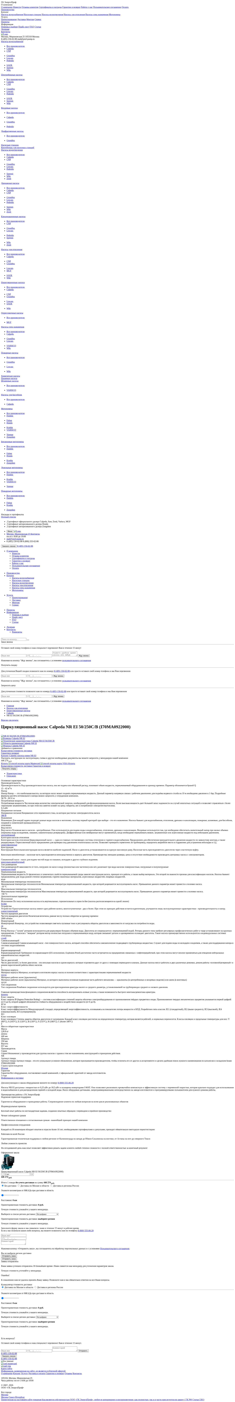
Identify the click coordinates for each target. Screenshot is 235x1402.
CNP (9, 51)
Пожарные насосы (9, 353)
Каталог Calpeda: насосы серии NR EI (18, 755)
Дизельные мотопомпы (12, 467)
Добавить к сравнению (11, 748)
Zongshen (11, 437)
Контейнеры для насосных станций (17, 147)
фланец (4, 994)
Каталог (10, 575)
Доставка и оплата (36, 1373)
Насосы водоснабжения (12, 14)
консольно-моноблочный (12, 862)
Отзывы (68, 1373)
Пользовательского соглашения (114, 1248)
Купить (4, 763)
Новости (17, 7)
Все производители (16, 46)
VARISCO (11, 346)
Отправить (83, 1351)
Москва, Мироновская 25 (19, 534)
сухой (3, 938)
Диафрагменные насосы (12, 131)
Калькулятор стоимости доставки (16, 751)
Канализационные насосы (13, 216)
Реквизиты (17, 632)
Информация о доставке (12, 1078)
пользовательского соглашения (76, 660)
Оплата (125, 7)
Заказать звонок (9, 1356)
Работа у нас (87, 7)
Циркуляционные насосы (13, 282)
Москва (4, 1395)
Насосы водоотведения (52, 14)
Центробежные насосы (11, 75)
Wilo (9, 70)
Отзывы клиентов (30, 7)
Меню (10, 531)
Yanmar (10, 434)
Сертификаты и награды (50, 7)
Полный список (8, 517)
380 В (3, 815)
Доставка (21, 19)
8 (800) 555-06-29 (66, 1083)
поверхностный (8, 869)
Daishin (10, 416)
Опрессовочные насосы (12, 313)
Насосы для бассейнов (11, 395)
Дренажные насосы (10, 183)
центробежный (8, 835)
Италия (4, 1068)
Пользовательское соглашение (107, 7)
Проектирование (9, 19)
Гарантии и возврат (71, 7)
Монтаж (30, 19)
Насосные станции (32, 14)
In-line (4, 904)
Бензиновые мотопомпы (12, 442)
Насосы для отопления (74, 14)
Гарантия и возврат (10, 753)
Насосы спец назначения (96, 14)
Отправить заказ (9, 1256)
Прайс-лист (23, 27)
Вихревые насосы (9, 108)
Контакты (5, 32)
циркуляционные (9, 845)
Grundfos (11, 56)
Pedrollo (10, 60)
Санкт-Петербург (17, 1397)
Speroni (10, 68)
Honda (9, 423)
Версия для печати (9, 720)
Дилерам (5, 29)
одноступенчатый (9, 911)
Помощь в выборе (9, 27)
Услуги (10, 595)
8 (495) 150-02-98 (25, 546)
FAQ (32, 27)
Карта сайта (6, 1368)
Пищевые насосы (9, 378)
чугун (4, 975)
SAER (9, 65)
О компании (7, 7)
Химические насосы (10, 376)
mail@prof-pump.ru (15, 539)
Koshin (10, 427)
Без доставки (10, 1186)
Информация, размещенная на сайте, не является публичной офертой (33, 1371)
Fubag (9, 420)
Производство (7, 9)
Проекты (5, 22)
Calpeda (10, 48)
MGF (9, 271)
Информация (13, 612)
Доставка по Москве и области (35, 1186)
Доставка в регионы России (65, 1186)
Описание (11, 776)
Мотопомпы (114, 14)
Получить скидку (9, 769)
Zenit (9, 178)
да (2, 926)
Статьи (38, 27)
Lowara (10, 58)
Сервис (38, 19)
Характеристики (14, 773)
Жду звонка (84, 656)
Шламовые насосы (9, 381)
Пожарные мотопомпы (11, 491)
